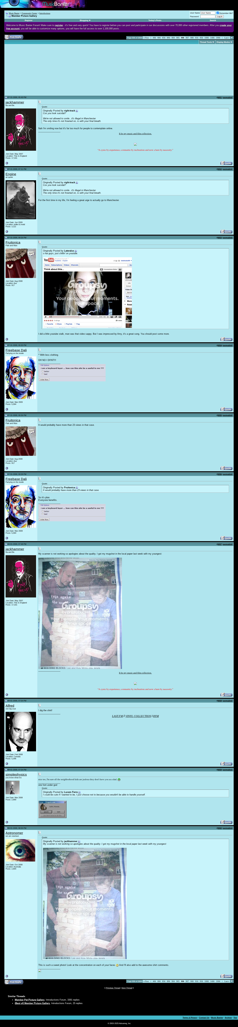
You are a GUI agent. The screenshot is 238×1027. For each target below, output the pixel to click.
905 (177, 38)
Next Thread (127, 988)
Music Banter (14, 13)
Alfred (10, 705)
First (146, 38)
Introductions (44, 13)
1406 (212, 38)
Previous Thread (113, 988)
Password (194, 16)
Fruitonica (13, 242)
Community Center (29, 13)
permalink (227, 97)
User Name (195, 13)
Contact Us (204, 1018)
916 (196, 38)
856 (163, 38)
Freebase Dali (16, 350)
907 (187, 38)
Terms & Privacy (190, 1018)
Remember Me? (226, 13)
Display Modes (223, 42)
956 (201, 38)
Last (226, 38)
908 (192, 38)
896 (168, 38)
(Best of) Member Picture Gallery (32, 1003)
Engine (11, 174)
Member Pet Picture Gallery (29, 999)
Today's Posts (154, 20)
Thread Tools (206, 42)
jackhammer (15, 102)
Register (28, 20)
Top (235, 1018)
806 (159, 38)
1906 (218, 38)
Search (213, 20)
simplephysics (16, 774)
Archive (228, 1018)
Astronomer (14, 833)
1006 (207, 38)
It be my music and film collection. (135, 133)
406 (154, 38)
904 (173, 38)
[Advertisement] (35, 70)
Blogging (84, 20)
